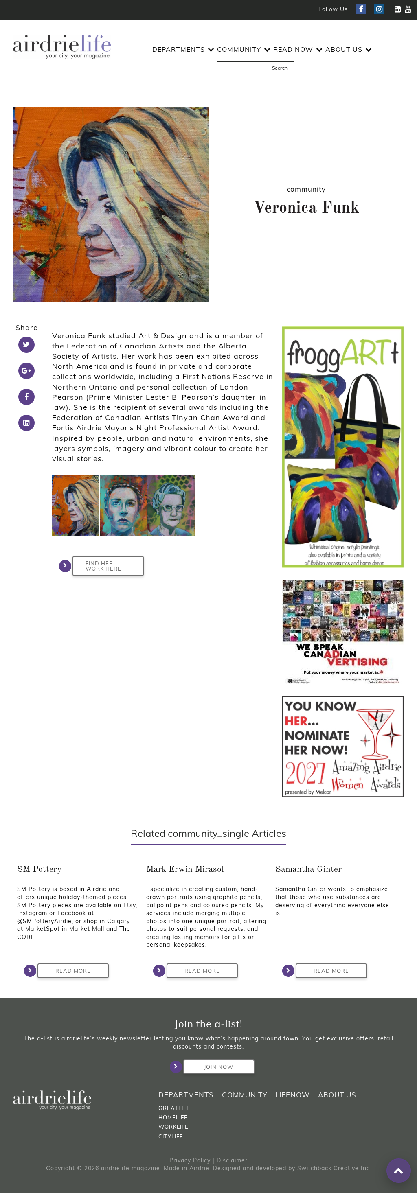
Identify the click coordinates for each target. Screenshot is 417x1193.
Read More (73, 971)
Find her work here (103, 566)
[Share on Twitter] (26, 345)
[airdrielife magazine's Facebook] (361, 9)
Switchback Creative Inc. (334, 1168)
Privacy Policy (190, 1160)
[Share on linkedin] (26, 423)
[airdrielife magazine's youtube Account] (408, 9)
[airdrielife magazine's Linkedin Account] (398, 9)
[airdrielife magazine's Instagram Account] (379, 9)
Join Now (218, 1067)
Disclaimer (232, 1160)
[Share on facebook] (26, 397)
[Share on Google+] (26, 371)
